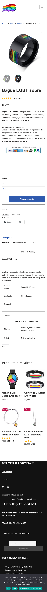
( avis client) (17, 98)
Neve (13, 499)
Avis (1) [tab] (36, 243)
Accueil (4, 23)
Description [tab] (7, 238)
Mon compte (7, 472)
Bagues (19, 23)
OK (8, 588)
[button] (41, 33)
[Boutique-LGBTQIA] (9, 7)
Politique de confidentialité (30, 588)
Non (14, 588)
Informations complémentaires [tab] (14, 243)
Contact (5, 479)
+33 (7, 487)
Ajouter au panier (27, 199)
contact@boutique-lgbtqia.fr (12, 495)
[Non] (44, 583)
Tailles (4, 179)
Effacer (4, 188)
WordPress (31, 499)
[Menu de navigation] (42, 7)
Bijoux (12, 23)
